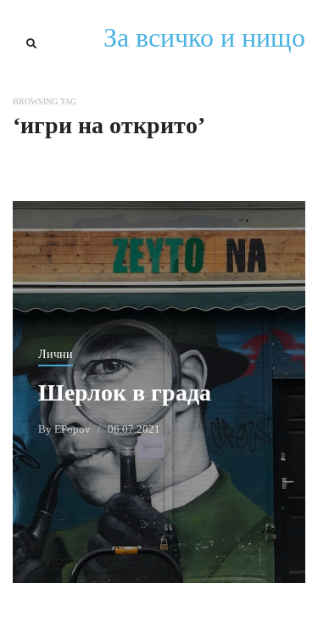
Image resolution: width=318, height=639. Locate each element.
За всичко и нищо (204, 37)
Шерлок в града (124, 391)
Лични (55, 353)
